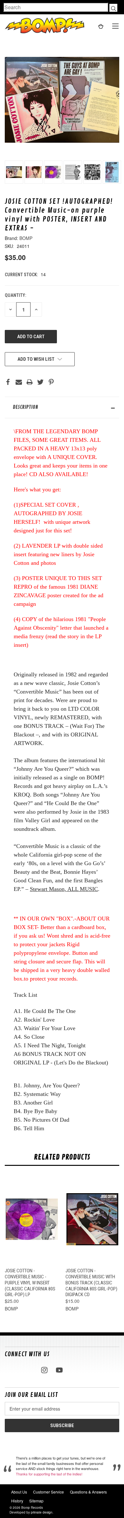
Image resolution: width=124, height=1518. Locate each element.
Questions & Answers (88, 1491)
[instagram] (44, 1370)
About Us (19, 1491)
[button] (62, 407)
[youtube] (59, 1370)
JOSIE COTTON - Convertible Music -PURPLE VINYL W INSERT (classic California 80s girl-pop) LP (30, 1282)
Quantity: (15, 295)
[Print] (29, 382)
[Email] (19, 382)
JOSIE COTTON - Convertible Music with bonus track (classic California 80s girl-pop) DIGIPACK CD (91, 1282)
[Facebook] (8, 382)
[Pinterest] (51, 382)
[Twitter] (40, 382)
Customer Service (48, 1491)
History (17, 1500)
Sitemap (36, 1500)
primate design (41, 1512)
